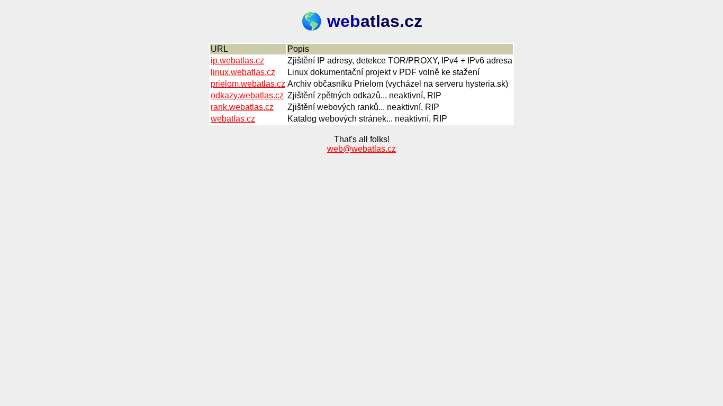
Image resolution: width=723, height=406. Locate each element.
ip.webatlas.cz (237, 60)
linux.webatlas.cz (243, 72)
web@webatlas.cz (361, 148)
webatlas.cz (233, 118)
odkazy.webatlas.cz (247, 95)
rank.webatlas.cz (242, 107)
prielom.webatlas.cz (248, 83)
